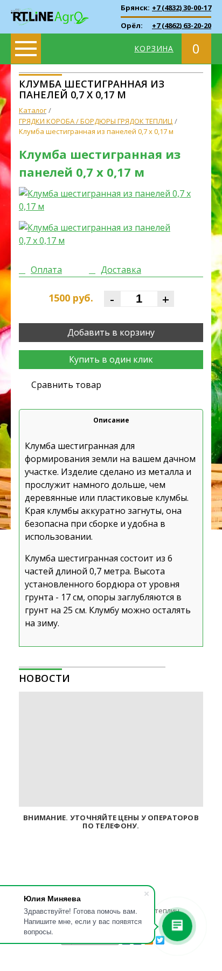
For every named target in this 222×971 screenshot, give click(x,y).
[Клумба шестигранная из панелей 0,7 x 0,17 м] (111, 200)
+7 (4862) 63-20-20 (181, 25)
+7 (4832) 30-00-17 (181, 7)
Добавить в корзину (111, 332)
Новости (45, 678)
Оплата (46, 270)
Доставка (121, 270)
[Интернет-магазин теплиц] (50, 11)
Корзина (154, 48)
